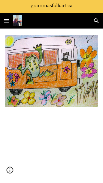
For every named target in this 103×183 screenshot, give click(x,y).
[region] (51, 6)
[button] (6, 20)
